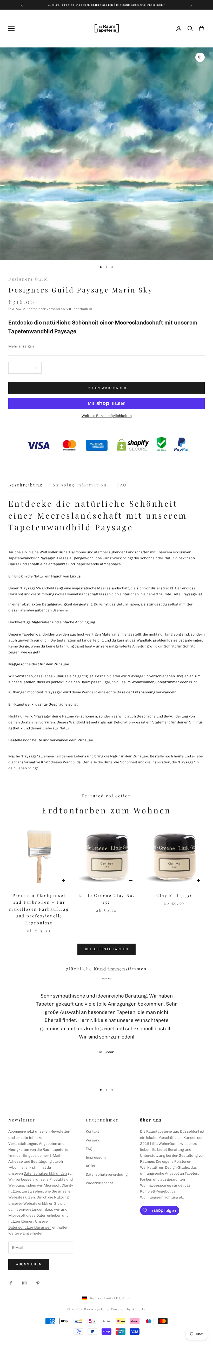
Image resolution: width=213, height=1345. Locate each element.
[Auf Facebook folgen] (11, 1283)
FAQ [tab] (122, 484)
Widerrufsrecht (99, 1183)
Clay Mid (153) (173, 895)
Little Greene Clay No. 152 (106, 899)
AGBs (90, 1166)
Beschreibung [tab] (25, 484)
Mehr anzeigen (21, 346)
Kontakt (92, 1131)
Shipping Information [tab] (80, 484)
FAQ (89, 1149)
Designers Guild (28, 279)
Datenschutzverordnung (107, 1174)
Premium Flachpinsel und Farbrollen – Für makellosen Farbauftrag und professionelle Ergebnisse (39, 909)
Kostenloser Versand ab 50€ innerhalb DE (59, 309)
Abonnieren (29, 1264)
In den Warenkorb (106, 388)
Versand (93, 1140)
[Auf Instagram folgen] (24, 1283)
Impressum (96, 1157)
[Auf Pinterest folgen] (38, 1283)
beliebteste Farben (106, 949)
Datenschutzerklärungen (45, 1173)
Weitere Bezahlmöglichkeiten (107, 416)
